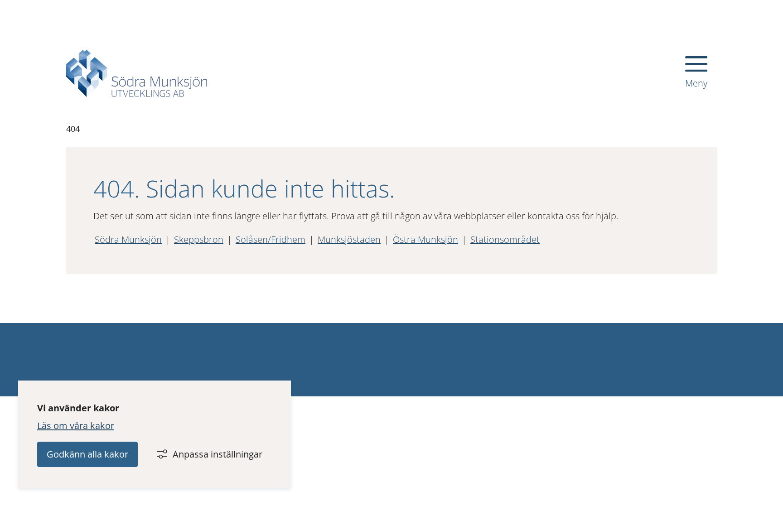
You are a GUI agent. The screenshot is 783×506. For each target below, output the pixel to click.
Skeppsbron (198, 239)
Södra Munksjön (128, 239)
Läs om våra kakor (75, 425)
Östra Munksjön (425, 239)
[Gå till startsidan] (136, 73)
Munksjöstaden (349, 239)
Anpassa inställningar (217, 454)
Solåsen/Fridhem (270, 239)
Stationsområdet (505, 239)
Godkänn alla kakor (87, 454)
